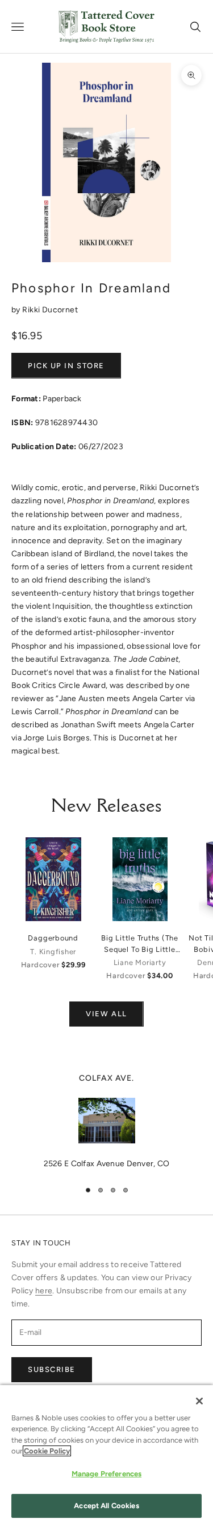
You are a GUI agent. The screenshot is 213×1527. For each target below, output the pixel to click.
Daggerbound (53, 938)
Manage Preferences (106, 1473)
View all (106, 1013)
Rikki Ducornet (50, 310)
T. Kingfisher (53, 951)
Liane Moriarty (140, 962)
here (43, 1291)
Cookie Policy (47, 1451)
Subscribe (52, 1369)
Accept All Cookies (106, 1505)
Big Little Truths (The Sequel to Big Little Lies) (139, 944)
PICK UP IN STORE (66, 365)
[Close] (199, 1401)
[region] (106, 1121)
